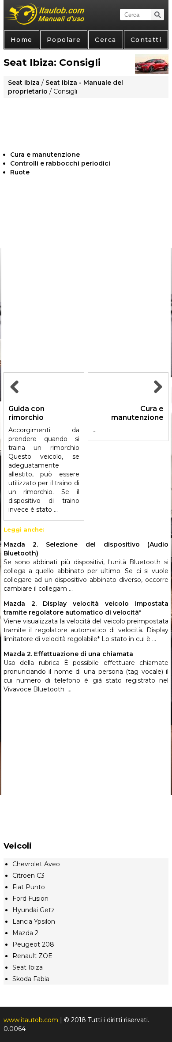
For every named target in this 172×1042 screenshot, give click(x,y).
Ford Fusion (30, 898)
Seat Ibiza (24, 83)
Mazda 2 (25, 933)
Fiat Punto (28, 887)
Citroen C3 (28, 876)
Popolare (64, 40)
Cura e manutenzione (45, 155)
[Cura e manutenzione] (157, 397)
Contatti (146, 40)
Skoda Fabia (30, 979)
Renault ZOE (32, 956)
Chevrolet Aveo (36, 864)
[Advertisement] (86, 121)
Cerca (105, 40)
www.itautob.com (31, 1020)
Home (22, 40)
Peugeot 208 (33, 944)
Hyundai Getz (33, 910)
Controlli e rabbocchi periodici (60, 163)
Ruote (20, 172)
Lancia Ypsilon (33, 921)
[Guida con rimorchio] (15, 397)
